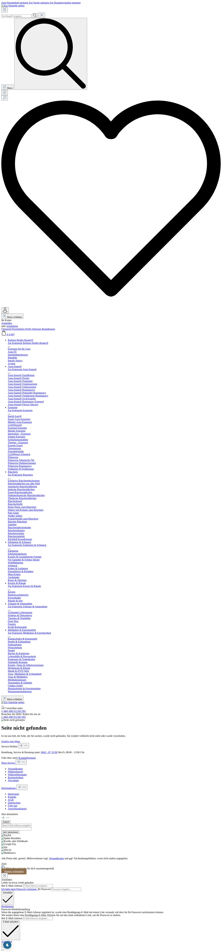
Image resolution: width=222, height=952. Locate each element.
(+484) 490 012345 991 (13, 711)
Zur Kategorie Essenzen (20, 410)
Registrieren (7, 906)
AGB (10, 799)
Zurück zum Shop (10, 741)
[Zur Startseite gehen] (12, 5)
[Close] (4, 875)
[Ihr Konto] (5, 310)
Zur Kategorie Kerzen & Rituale (24, 586)
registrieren (12, 326)
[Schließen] (2, 950)
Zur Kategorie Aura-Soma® (22, 369)
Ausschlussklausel (17, 808)
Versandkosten (15, 768)
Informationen (8, 788)
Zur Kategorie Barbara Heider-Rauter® (28, 343)
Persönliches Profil (22, 329)
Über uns (12, 805)
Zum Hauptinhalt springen (15, 2)
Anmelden (6, 323)
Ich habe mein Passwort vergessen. (19, 889)
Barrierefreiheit (15, 777)
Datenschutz (14, 802)
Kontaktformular (27, 757)
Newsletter (13, 780)
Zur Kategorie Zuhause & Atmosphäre (27, 606)
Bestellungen (48, 329)
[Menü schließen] (9, 346)
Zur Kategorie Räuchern (20, 474)
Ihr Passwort (44, 889)
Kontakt (12, 797)
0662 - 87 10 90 (49, 752)
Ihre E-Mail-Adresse (12, 885)
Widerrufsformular (17, 774)
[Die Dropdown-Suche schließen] (42, 15)
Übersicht (6, 329)
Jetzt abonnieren (10, 832)
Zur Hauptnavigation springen (65, 2)
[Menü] (4, 10)
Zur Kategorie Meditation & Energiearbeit (29, 633)
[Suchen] (35, 15)
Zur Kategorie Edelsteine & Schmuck (27, 545)
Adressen (37, 329)
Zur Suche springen (39, 2)
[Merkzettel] (111, 305)
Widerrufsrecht (15, 771)
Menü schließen (14, 317)
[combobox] (16, 16)
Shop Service (8, 763)
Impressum (13, 794)
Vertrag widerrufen (14, 871)
